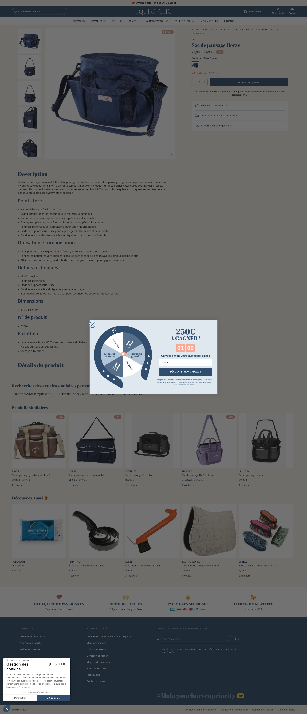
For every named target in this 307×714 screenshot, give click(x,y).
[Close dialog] (92, 325)
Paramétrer (20, 698)
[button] (7, 708)
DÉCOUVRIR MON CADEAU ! (185, 371)
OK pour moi (53, 698)
